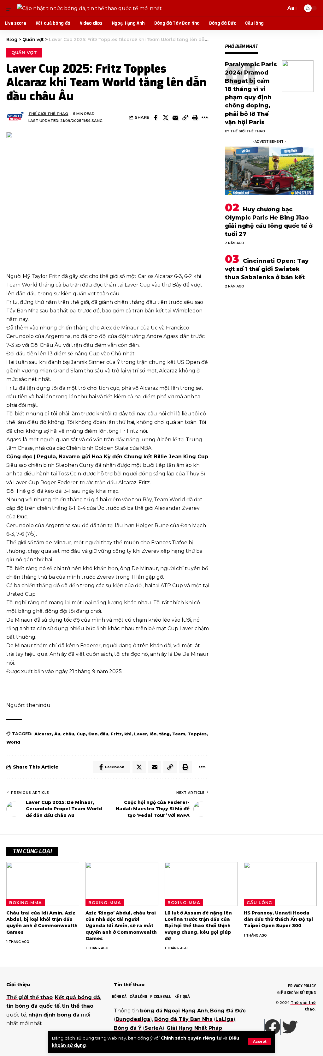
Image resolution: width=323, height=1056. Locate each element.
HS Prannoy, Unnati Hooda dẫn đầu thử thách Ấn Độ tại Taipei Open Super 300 (278, 919)
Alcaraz (43, 733)
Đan (92, 733)
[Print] (195, 117)
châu (68, 733)
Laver (140, 733)
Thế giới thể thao (48, 114)
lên (153, 733)
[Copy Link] (185, 117)
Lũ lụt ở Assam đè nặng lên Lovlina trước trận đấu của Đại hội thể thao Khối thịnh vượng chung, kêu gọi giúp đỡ (198, 925)
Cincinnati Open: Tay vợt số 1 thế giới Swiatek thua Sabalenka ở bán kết (266, 269)
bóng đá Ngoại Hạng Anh (174, 1011)
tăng (164, 733)
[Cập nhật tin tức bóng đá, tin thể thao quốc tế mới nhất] (89, 8)
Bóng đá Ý (128, 1028)
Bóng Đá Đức (228, 1011)
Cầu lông (259, 902)
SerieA (153, 1028)
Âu (57, 733)
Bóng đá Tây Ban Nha (183, 1019)
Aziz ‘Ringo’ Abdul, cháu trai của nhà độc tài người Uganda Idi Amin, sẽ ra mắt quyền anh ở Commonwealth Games (121, 925)
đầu (104, 733)
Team (178, 733)
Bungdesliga (132, 1019)
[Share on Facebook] (155, 117)
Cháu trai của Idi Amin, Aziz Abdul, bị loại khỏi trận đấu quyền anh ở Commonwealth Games (42, 922)
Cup (81, 733)
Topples (197, 733)
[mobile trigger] (11, 8)
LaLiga (224, 1019)
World (13, 742)
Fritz (116, 733)
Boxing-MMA (25, 902)
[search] (279, 8)
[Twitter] (290, 1027)
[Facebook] (272, 1027)
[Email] (175, 117)
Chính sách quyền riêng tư (191, 1038)
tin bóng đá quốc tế (33, 1006)
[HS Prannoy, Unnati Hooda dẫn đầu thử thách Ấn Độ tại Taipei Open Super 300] (280, 884)
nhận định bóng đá (53, 1015)
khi (128, 733)
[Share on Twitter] (165, 117)
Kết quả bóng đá (77, 997)
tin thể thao (77, 1006)
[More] (204, 117)
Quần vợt (24, 52)
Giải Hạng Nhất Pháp (194, 1028)
